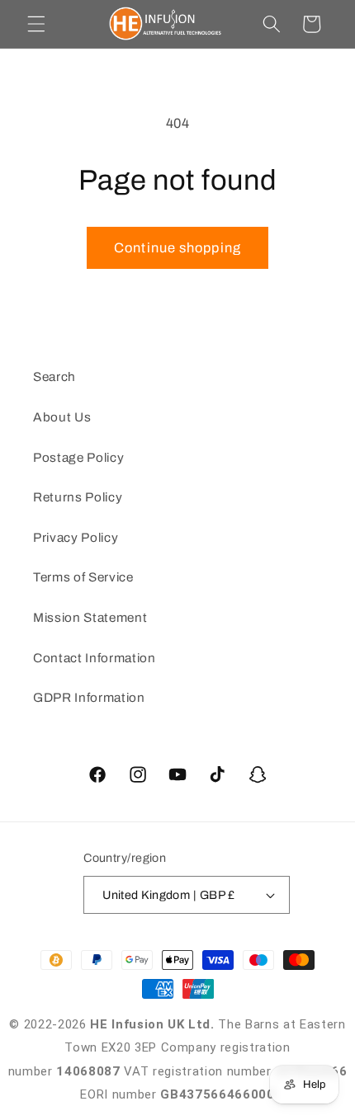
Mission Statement (90, 617)
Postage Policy (78, 457)
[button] (36, 24)
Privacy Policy (75, 537)
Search (54, 376)
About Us (62, 417)
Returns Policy (77, 497)
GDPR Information (89, 697)
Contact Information (94, 658)
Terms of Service (83, 577)
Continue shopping (177, 248)
